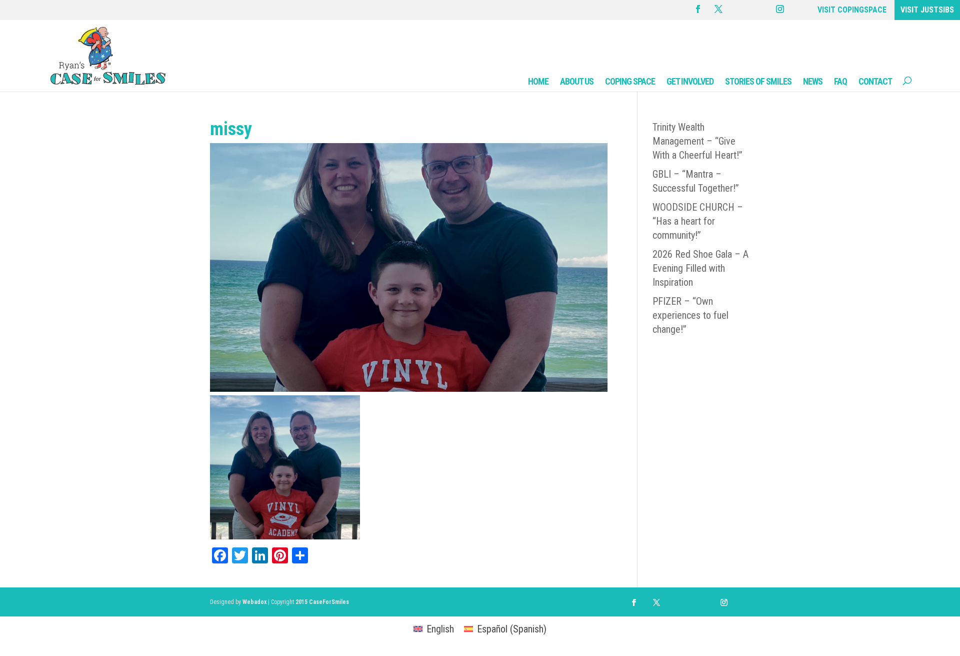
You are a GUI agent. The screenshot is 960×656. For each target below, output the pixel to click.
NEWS (812, 81)
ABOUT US (577, 81)
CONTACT (875, 81)
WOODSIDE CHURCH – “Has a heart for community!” (697, 221)
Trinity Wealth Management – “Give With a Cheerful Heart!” (697, 141)
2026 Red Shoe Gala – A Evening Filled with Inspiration (700, 268)
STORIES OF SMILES (758, 81)
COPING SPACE (630, 81)
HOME (538, 81)
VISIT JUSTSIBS (927, 10)
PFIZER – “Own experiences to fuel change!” (690, 315)
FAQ (840, 81)
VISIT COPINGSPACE (852, 10)
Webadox (254, 601)
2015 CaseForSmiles (322, 601)
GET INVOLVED (690, 81)
